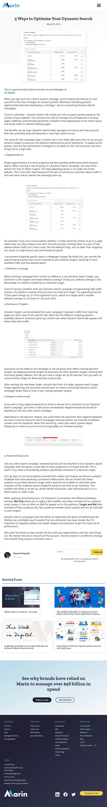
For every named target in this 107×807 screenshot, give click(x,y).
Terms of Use (9, 777)
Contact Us (91, 793)
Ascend (7, 729)
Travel (57, 755)
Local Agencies (61, 742)
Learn (82, 742)
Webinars (84, 732)
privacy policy (79, 561)
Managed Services (11, 736)
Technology (59, 752)
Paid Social (34, 729)
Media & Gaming (61, 739)
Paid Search (35, 726)
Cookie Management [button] (12, 773)
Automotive (59, 726)
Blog (82, 739)
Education (59, 732)
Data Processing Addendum (15, 780)
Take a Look (42, 699)
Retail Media (35, 732)
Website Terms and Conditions (16, 783)
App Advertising (36, 736)
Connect (7, 726)
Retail (57, 745)
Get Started (65, 699)
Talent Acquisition (62, 748)
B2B (56, 729)
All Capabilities (9, 739)
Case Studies (85, 726)
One (6, 732)
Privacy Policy (9, 764)
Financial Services (62, 736)
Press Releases (86, 736)
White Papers (85, 729)
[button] (98, 5)
